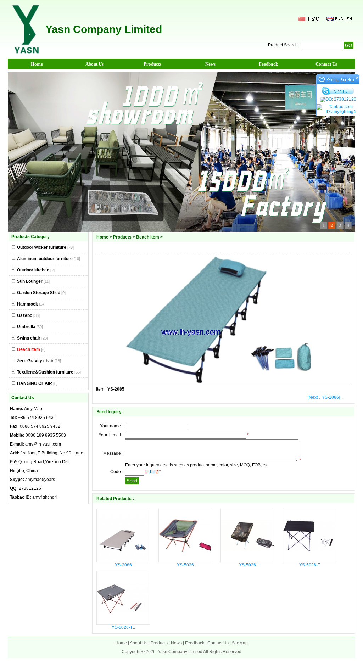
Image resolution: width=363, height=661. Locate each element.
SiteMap (240, 642)
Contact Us (326, 64)
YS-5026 (185, 564)
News (210, 64)
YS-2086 (123, 564)
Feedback (268, 64)
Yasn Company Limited (180, 651)
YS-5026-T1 (123, 627)
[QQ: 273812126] (338, 99)
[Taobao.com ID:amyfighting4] (338, 109)
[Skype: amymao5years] (338, 91)
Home (37, 64)
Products (152, 64)
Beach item (147, 237)
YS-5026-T (309, 564)
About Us (94, 64)
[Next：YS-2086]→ (326, 397)
